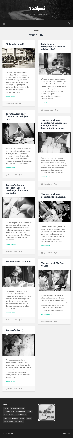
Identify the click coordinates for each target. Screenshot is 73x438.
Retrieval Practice (20, 415)
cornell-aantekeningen (17, 408)
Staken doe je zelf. (15, 44)
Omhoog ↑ (66, 433)
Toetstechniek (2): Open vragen (53, 264)
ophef (29, 411)
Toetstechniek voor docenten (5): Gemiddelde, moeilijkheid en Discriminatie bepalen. (54, 124)
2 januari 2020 (47, 322)
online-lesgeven (20, 411)
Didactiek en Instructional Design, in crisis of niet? (53, 47)
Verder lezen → (11, 96)
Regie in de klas (8, 415)
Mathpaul (36, 8)
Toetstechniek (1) (14, 330)
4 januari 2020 (12, 251)
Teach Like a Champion (11, 418)
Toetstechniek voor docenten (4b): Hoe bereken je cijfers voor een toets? (17, 189)
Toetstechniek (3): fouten (18, 261)
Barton (6, 408)
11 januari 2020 (48, 110)
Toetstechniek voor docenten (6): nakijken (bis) (17, 116)
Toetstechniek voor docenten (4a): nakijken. (53, 195)
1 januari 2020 (12, 389)
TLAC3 (22, 418)
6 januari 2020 (12, 175)
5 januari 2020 (47, 184)
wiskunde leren (8, 421)
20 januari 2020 (12, 103)
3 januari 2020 (12, 320)
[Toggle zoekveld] (69, 23)
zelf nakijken (19, 421)
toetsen (29, 418)
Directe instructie (9, 411)
